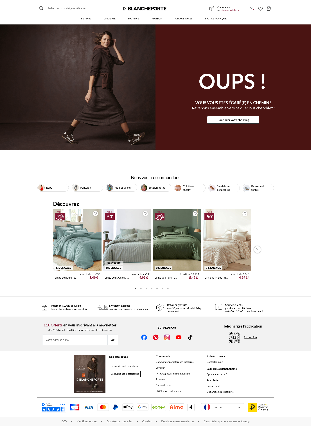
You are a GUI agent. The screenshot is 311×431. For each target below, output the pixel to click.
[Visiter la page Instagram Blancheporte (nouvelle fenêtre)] (167, 337)
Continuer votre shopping (233, 119)
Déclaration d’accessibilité (220, 391)
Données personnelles (120, 421)
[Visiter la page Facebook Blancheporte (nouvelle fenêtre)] (144, 337)
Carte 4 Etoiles (163, 385)
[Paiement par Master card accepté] (103, 407)
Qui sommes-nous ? (217, 374)
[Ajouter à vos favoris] (95, 214)
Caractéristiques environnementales (226, 421)
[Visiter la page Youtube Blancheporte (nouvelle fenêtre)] (179, 337)
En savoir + (250, 337)
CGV (64, 421)
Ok (112, 339)
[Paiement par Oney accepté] (158, 407)
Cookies (147, 421)
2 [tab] (141, 288)
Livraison (160, 367)
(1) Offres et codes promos (169, 391)
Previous (58, 249)
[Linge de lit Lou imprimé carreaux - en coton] (227, 240)
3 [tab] (146, 288)
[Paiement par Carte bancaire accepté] (75, 407)
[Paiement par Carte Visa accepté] (88, 407)
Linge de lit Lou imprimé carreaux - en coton (216, 277)
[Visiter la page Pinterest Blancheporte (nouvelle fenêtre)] (156, 337)
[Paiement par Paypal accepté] (115, 407)
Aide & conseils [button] (216, 356)
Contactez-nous (215, 361)
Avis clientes (213, 380)
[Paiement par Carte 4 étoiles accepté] (191, 407)
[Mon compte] (251, 8)
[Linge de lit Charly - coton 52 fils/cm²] (127, 240)
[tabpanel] (77, 247)
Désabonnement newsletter (177, 421)
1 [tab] (135, 288)
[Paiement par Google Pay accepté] (142, 407)
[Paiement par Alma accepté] (176, 407)
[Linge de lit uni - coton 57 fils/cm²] (77, 240)
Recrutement (213, 386)
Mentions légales (87, 421)
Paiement (161, 379)
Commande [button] (163, 356)
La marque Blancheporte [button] (222, 368)
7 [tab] (168, 288)
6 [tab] (162, 288)
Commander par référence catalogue (175, 361)
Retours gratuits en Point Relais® (173, 373)
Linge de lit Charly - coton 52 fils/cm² (117, 277)
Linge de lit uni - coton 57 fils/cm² (66, 277)
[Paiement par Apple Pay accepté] (128, 407)
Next (258, 249)
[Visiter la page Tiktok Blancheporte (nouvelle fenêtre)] (190, 337)
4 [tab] (152, 288)
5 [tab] (157, 288)
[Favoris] (260, 8)
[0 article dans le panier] (269, 8)
